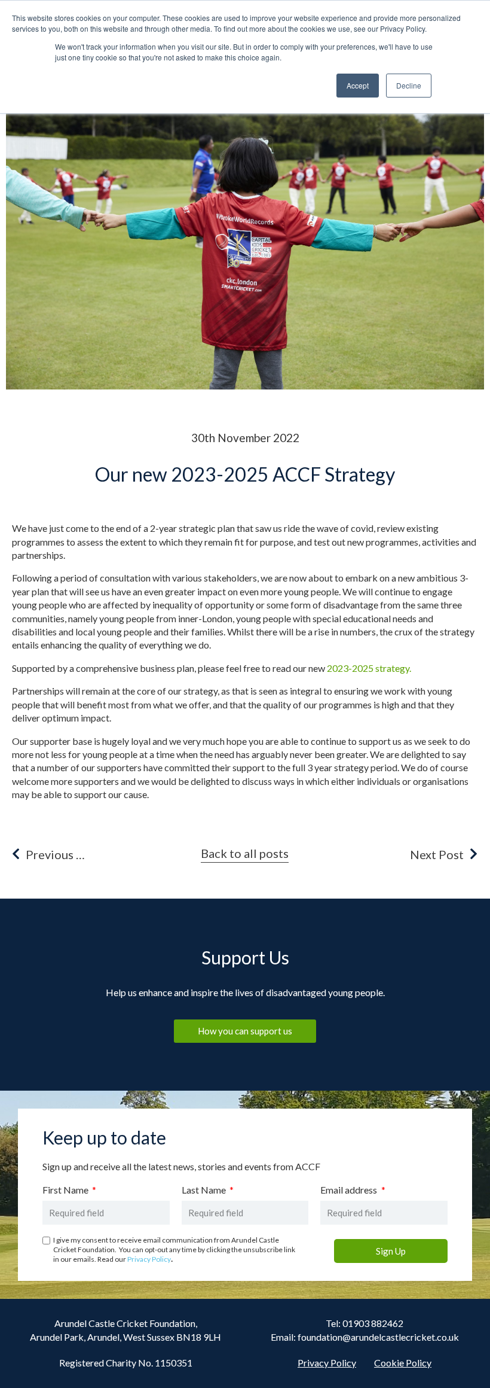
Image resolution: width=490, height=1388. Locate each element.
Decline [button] (408, 85)
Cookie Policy (402, 1362)
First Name (66, 1190)
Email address (349, 1190)
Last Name (205, 1190)
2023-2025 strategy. (369, 668)
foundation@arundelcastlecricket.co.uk (378, 1337)
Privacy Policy (149, 1259)
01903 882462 (372, 1323)
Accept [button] (358, 85)
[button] (245, 855)
